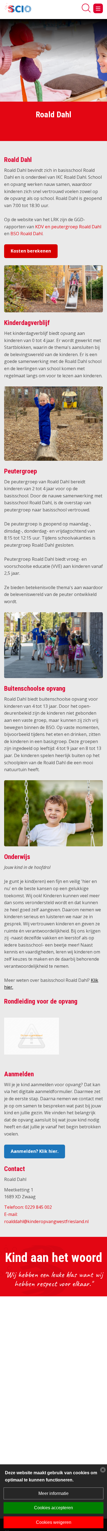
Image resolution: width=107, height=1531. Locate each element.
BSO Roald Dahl (26, 234)
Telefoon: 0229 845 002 (28, 1207)
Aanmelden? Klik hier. (34, 1151)
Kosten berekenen (31, 251)
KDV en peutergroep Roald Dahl (68, 227)
